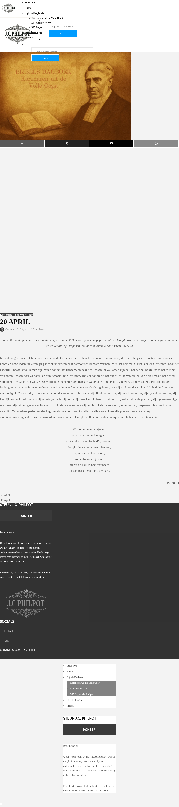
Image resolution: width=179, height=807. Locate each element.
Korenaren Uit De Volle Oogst (85, 682)
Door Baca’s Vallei (79, 688)
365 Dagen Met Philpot (81, 694)
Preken (70, 706)
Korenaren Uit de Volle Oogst (16, 314)
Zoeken (45, 58)
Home (27, 7)
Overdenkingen (74, 700)
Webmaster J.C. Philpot (15, 329)
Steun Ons (30, 2)
